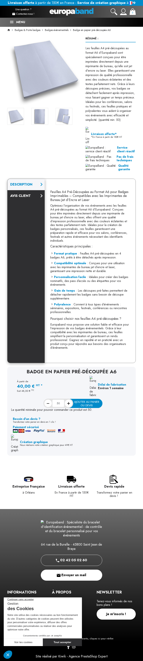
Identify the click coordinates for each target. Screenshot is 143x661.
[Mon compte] (123, 11)
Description (21, 184)
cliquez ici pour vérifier (101, 638)
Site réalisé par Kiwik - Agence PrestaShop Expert (72, 656)
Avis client (20, 195)
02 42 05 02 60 (73, 560)
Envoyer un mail (73, 575)
